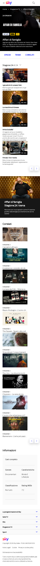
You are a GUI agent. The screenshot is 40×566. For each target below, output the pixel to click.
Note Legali (6, 547)
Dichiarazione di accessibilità (12, 552)
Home (5, 9)
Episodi (7, 55)
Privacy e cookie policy (25, 547)
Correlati (29, 55)
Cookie (14, 547)
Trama (18, 55)
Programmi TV (15, 9)
